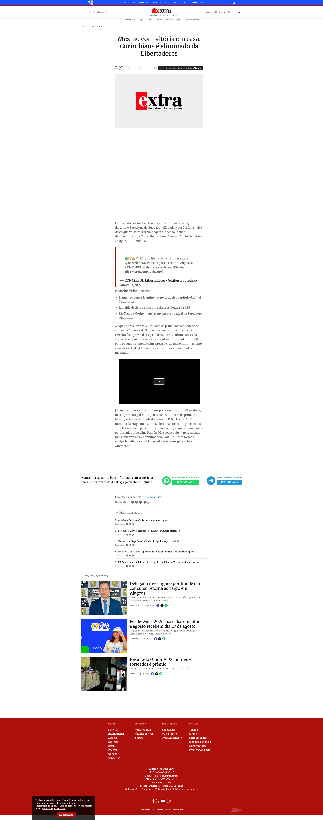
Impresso (140, 723)
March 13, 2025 (130, 285)
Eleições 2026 (129, 20)
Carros (194, 2)
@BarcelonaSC (135, 263)
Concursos (114, 757)
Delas (176, 2)
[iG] (90, 2)
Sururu (169, 20)
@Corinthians (149, 258)
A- (136, 68)
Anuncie (194, 733)
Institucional (169, 723)
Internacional (116, 733)
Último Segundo (128, 2)
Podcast (112, 749)
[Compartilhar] (154, 68)
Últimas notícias (193, 20)
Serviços (193, 723)
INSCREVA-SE (185, 482)
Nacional (113, 729)
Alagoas (141, 20)
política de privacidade (53, 808)
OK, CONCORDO (66, 815)
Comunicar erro (198, 745)
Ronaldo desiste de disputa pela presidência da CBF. (155, 307)
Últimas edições (144, 733)
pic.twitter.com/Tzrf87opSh (144, 271)
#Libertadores (152, 267)
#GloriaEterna (173, 267)
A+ (141, 68)
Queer (185, 2)
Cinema (193, 729)
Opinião (179, 20)
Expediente (168, 729)
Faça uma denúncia (200, 741)
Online (112, 723)
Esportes (156, 2)
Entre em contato (199, 737)
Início (84, 26)
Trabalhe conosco (172, 737)
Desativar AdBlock (199, 749)
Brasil (151, 20)
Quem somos (169, 733)
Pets (203, 2)
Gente (167, 2)
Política (160, 20)
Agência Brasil (97, 26)
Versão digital (143, 729)
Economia (143, 2)
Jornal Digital (98, 12)
